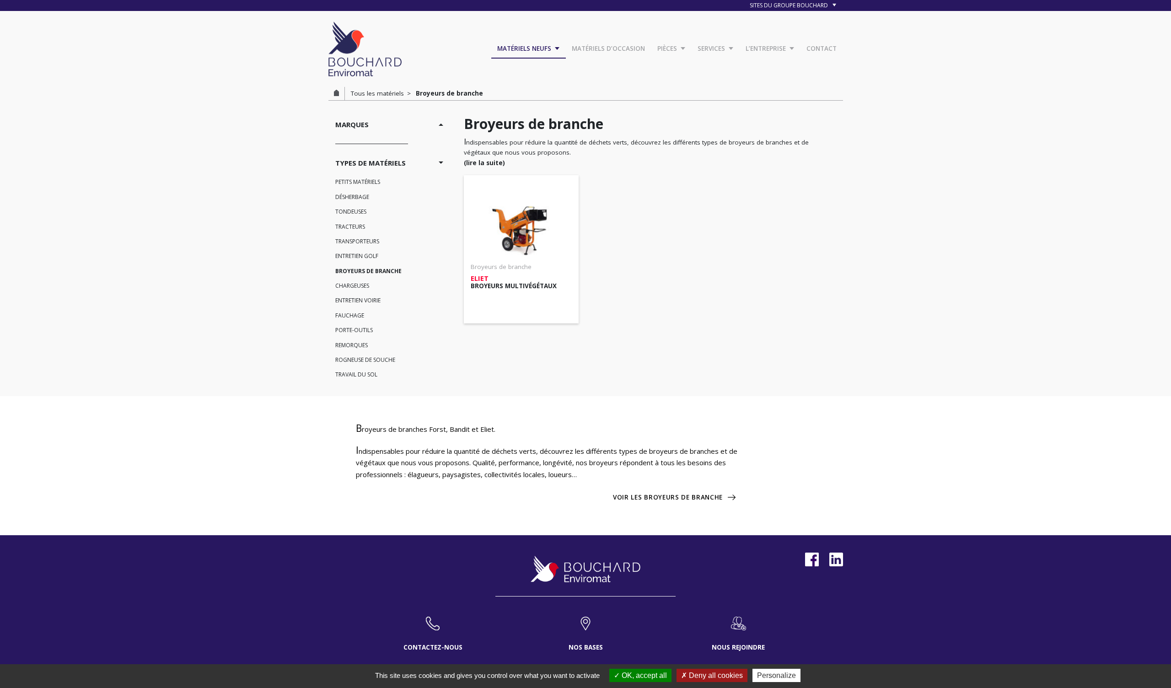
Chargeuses (352, 286)
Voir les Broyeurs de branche (668, 497)
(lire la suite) (484, 163)
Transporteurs (357, 241)
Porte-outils (354, 330)
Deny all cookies (715, 675)
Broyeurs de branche (368, 271)
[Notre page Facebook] (812, 559)
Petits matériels (357, 182)
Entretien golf (356, 256)
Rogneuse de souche (365, 360)
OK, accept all (643, 675)
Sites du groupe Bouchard (789, 5)
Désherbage (352, 197)
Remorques (351, 345)
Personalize (776, 675)
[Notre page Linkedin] (836, 559)
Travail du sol (356, 374)
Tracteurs (350, 227)
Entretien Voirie (358, 300)
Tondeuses (350, 211)
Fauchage (349, 315)
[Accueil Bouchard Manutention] (365, 48)
